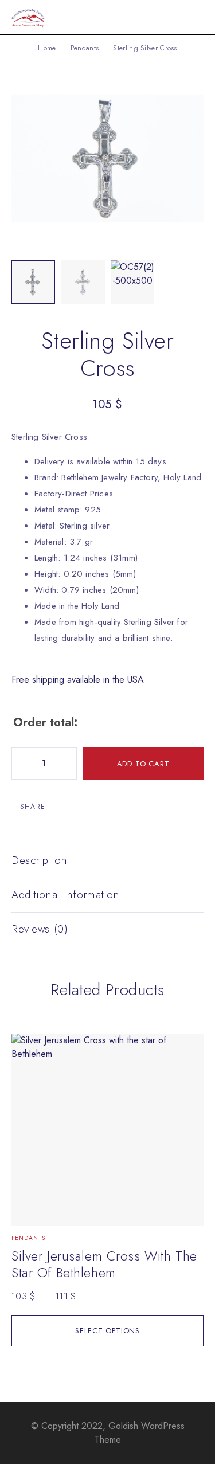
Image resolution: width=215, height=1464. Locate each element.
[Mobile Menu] (192, 17)
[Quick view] (26, 1047)
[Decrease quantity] (20, 763)
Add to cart (143, 763)
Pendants (85, 48)
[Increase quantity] (67, 763)
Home (47, 48)
